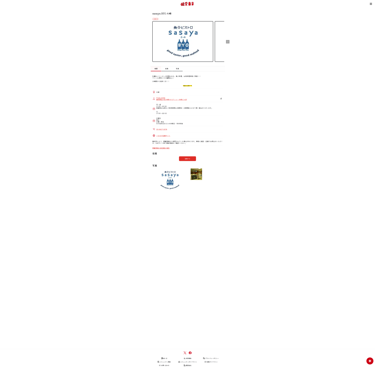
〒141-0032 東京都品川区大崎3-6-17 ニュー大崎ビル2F (171, 99)
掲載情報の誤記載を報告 (161, 148)
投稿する (187, 159)
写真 (177, 68)
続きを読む (186, 85)
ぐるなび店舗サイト (163, 135)
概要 (156, 68)
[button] (227, 41)
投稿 (166, 68)
